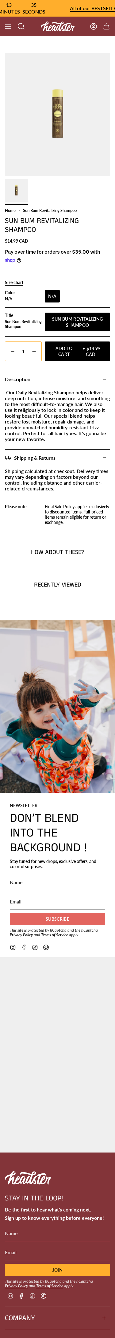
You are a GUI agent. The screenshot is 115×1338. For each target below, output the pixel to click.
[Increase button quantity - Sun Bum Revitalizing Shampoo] (34, 351)
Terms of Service (54, 934)
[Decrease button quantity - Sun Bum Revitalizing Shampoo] (12, 351)
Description (17, 379)
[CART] (106, 26)
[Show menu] (8, 26)
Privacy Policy (21, 934)
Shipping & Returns (35, 458)
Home (10, 210)
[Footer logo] (28, 1177)
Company (20, 1318)
